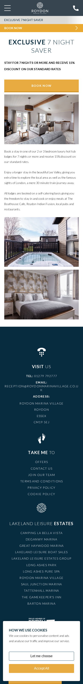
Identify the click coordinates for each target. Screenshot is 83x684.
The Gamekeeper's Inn (42, 597)
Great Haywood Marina (41, 545)
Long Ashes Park (41, 565)
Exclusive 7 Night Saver (23, 20)
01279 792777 (45, 376)
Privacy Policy (41, 487)
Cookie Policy (41, 494)
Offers (41, 462)
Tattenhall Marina (41, 590)
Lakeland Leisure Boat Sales (41, 552)
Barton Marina (41, 603)
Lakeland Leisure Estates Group (42, 558)
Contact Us (41, 468)
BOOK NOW (41, 85)
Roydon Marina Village (41, 578)
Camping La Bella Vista (41, 533)
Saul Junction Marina (41, 584)
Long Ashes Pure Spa (41, 571)
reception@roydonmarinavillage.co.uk (41, 388)
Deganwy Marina (41, 539)
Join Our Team (41, 475)
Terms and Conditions (41, 481)
